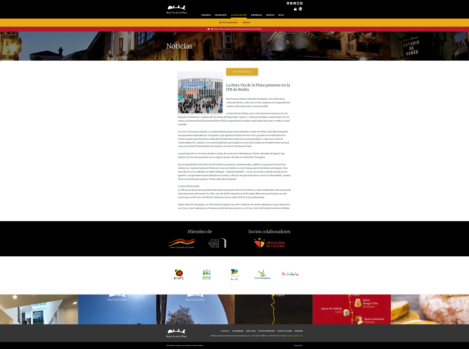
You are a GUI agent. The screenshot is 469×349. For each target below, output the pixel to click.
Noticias (246, 22)
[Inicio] (176, 9)
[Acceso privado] (295, 9)
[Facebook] (294, 3)
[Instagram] (291, 3)
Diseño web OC (298, 345)
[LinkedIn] (288, 3)
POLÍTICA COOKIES (284, 331)
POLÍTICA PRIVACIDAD (266, 331)
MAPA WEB (299, 331)
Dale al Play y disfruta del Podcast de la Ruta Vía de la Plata (238, 29)
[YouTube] (298, 3)
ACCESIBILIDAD (238, 331)
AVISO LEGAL (251, 331)
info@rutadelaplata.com (294, 336)
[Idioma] (300, 9)
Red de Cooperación (228, 22)
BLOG (281, 15)
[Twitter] (301, 3)
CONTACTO (224, 331)
